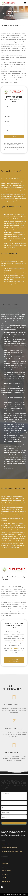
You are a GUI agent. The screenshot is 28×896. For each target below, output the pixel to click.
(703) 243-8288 (13, 648)
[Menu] (24, 3)
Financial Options (6, 881)
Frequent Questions (6, 870)
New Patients (5, 863)
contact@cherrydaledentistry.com (10, 847)
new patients (20, 640)
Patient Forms (5, 877)
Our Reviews (5, 874)
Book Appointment (6, 859)
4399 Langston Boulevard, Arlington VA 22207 (12, 851)
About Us (4, 867)
